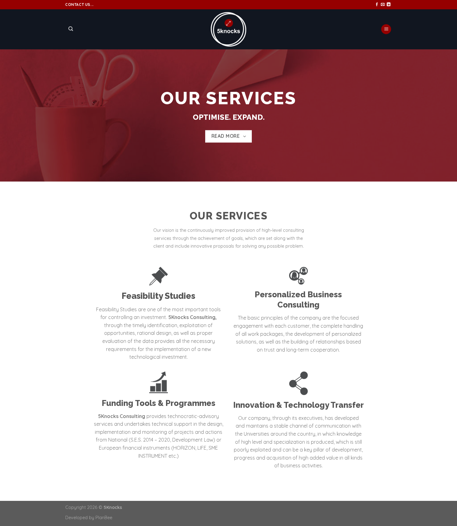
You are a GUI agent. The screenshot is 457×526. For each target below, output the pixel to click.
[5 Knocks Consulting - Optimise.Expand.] (228, 29)
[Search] (70, 29)
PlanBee (103, 517)
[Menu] (386, 29)
